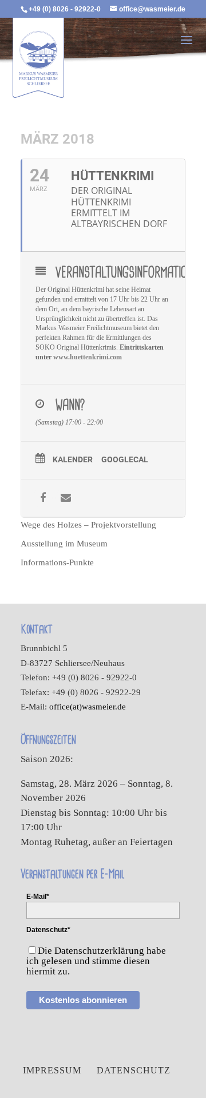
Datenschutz (134, 1070)
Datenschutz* (48, 930)
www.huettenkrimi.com (87, 357)
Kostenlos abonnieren (83, 1000)
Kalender (73, 459)
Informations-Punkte (57, 562)
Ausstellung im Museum (64, 543)
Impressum (52, 1070)
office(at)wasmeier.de (87, 706)
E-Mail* (37, 897)
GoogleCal (124, 459)
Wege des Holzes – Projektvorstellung (88, 524)
